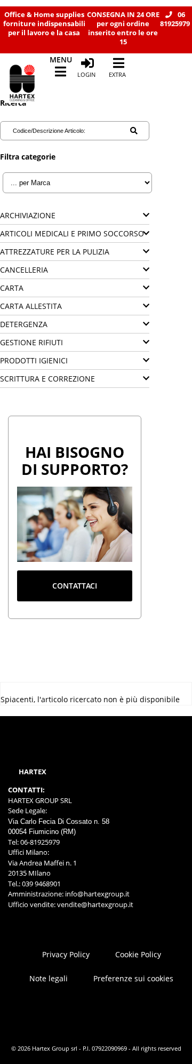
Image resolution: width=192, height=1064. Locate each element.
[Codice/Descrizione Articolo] (133, 130)
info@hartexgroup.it (96, 894)
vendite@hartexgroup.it (95, 904)
